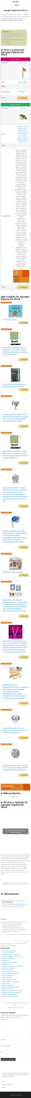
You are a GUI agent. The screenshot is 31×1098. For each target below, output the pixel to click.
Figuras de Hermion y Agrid (12, 572)
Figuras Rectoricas (7, 989)
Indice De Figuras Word (9, 951)
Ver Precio (24, 323)
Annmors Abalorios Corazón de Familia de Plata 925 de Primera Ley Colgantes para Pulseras (15, 730)
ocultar (11, 32)
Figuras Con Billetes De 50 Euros (11, 957)
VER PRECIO (23, 98)
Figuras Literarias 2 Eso (9, 979)
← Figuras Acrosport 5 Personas (15, 1007)
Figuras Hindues (7, 977)
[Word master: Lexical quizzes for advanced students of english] (15, 375)
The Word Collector (10, 320)
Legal (3, 1082)
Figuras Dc (5, 960)
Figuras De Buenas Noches (9, 962)
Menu (16, 5)
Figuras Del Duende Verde (10, 972)
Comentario (4, 1020)
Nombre (3, 1039)
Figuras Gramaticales (8, 976)
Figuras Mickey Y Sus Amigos (10, 981)
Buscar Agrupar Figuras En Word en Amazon (14, 900)
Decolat (16, 2)
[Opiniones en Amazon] (15, 682)
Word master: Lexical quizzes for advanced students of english (14, 385)
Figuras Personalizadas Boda (10, 987)
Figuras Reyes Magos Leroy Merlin (12, 991)
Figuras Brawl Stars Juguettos (11, 955)
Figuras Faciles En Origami (10, 974)
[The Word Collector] (15, 311)
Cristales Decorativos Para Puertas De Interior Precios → (15, 1004)
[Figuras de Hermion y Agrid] (15, 563)
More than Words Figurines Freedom (23, 82)
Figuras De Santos (7, 970)
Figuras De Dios (6, 964)
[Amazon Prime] (26, 357)
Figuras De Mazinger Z (9, 968)
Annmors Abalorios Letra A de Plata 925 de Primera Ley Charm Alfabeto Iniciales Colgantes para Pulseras (15, 767)
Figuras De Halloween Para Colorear (12, 966)
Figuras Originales (7, 985)
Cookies (4, 1087)
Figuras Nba (5, 983)
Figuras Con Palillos (8, 958)
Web (2, 1052)
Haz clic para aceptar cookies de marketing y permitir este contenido (15, 831)
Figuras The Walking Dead (10, 994)
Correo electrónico (6, 1046)
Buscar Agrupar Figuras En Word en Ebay (13, 906)
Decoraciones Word (8, 953)
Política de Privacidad (7, 1085)
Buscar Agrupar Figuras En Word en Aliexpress (14, 904)
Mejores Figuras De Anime (10, 996)
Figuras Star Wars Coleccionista (11, 993)
